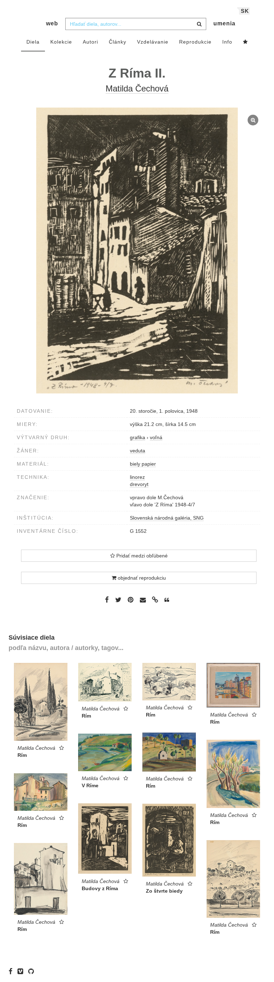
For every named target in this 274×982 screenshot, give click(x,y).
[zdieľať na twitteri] (118, 599)
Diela (33, 42)
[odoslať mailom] (142, 600)
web (52, 23)
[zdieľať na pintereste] (130, 599)
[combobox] (135, 24)
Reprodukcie (195, 42)
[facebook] (12, 971)
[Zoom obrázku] (137, 250)
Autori (90, 42)
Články (117, 42)
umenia (224, 23)
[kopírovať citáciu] (167, 600)
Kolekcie (61, 42)
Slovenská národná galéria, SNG (167, 518)
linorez (137, 477)
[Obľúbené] (245, 42)
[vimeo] (22, 971)
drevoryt (139, 484)
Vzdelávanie (152, 42)
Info (227, 42)
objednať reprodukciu (141, 578)
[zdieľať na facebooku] (106, 599)
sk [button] (245, 11)
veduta (137, 450)
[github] (32, 971)
